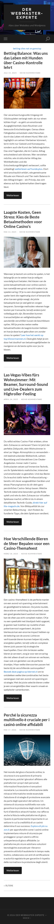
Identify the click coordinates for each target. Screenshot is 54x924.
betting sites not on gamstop (27, 48)
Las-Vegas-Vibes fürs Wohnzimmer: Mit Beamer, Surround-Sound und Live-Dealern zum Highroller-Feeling (26, 384)
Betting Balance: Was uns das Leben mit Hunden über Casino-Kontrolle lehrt (26, 60)
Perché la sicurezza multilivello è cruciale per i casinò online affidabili (27, 720)
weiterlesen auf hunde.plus (28, 168)
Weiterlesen (12, 195)
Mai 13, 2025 (10, 232)
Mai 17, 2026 (10, 730)
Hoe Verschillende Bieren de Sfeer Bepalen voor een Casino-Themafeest (27, 543)
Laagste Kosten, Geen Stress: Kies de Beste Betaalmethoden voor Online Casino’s (23, 219)
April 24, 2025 (11, 399)
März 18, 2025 (11, 554)
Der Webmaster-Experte (27, 13)
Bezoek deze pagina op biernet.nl (20, 671)
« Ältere (8, 885)
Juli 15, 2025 (10, 73)
